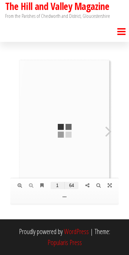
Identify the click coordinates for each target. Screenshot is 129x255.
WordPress (76, 231)
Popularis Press (64, 242)
